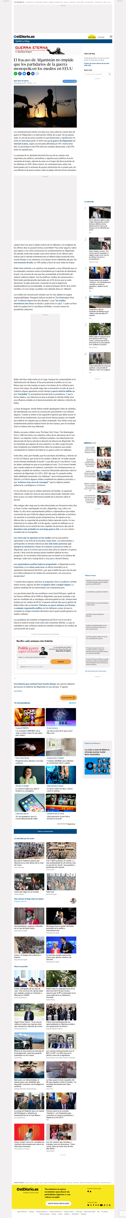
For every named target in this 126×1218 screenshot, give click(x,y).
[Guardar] (37, 73)
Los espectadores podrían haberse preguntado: (35, 564)
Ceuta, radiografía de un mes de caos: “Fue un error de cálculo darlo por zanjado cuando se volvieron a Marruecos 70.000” (28, 991)
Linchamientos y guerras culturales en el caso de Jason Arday (28, 927)
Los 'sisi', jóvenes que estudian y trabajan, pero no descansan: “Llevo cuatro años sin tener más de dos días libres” (60, 1145)
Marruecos (66, 2)
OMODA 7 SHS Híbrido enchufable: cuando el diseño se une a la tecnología (90, 474)
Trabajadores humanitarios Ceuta (56, 2)
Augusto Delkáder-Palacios (54, 1029)
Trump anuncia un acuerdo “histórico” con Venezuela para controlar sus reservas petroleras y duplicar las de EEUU (60, 1114)
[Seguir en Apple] (90, 1191)
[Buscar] (110, 74)
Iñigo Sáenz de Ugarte (21, 81)
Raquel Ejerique (31, 1089)
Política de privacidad (89, 1211)
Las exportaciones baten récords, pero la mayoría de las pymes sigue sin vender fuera (90, 499)
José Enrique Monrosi (20, 997)
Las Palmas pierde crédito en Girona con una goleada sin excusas (96, 637)
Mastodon (83, 1214)
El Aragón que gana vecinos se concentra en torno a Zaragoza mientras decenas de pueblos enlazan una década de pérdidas (97, 650)
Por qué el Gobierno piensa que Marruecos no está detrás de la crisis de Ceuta (29, 862)
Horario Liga (69, 1182)
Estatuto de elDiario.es (92, 743)
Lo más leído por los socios (24, 838)
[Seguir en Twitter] (91, 1205)
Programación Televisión (106, 1182)
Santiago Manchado (20, 1089)
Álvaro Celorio (50, 1057)
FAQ (98, 1211)
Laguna (59, 1182)
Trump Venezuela (98, 2)
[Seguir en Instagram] (98, 1205)
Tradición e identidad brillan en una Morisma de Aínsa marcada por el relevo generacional (96, 627)
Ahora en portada (21, 966)
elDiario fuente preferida (85, 1182)
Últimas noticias (90, 575)
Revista (60, 1214)
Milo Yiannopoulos (89, 2)
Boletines (66, 1214)
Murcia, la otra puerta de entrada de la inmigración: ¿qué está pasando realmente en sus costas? (29, 1053)
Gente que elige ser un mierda (26, 892)
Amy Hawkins (18, 1149)
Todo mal (50, 892)
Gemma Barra (50, 1151)
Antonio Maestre (19, 894)
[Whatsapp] (15, 73)
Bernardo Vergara (51, 894)
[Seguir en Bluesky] (88, 1205)
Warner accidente (80, 2)
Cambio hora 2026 (29, 1182)
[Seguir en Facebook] (93, 1205)
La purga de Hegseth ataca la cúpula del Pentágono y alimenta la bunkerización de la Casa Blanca (29, 1113)
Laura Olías (59, 1057)
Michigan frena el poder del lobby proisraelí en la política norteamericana (60, 928)
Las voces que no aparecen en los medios (32, 537)
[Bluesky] (24, 73)
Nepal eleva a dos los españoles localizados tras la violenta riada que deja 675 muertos (99, 312)
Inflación (105, 2)
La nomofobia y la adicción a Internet (97, 592)
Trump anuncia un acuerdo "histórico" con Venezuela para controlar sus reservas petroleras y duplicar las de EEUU (100, 284)
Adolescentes (76, 1182)
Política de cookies (44, 1214)
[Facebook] (20, 73)
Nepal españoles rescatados (42, 2)
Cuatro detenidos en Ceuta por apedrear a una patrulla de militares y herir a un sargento (100, 368)
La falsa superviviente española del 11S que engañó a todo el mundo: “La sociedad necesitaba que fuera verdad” (61, 1083)
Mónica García (73, 2)
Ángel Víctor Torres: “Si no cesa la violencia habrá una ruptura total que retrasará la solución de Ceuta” (28, 1024)
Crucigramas (36, 1182)
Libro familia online (96, 1182)
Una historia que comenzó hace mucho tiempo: (35, 684)
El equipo (31, 1211)
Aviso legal (79, 1211)
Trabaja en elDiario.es (41, 1211)
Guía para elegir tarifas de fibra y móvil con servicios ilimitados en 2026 (90, 449)
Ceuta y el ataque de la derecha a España (27, 956)
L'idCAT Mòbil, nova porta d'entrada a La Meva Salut (97, 604)
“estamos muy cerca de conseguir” (33, 482)
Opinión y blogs (22, 41)
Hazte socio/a (92, 37)
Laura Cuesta (50, 869)
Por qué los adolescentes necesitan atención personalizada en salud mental (90, 462)
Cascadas (46, 1182)
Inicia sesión (101, 37)
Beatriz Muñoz (50, 1000)
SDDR (41, 1182)
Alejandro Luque (93, 262)
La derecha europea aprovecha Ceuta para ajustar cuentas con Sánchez (58, 957)
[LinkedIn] (33, 73)
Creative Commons (69, 1211)
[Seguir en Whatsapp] (107, 1205)
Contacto (53, 1214)
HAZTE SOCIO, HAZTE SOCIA (58, 1204)
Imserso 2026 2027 (53, 1182)
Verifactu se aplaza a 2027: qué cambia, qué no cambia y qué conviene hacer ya (90, 487)
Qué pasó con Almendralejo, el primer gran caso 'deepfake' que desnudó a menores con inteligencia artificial (29, 1083)
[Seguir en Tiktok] (104, 1205)
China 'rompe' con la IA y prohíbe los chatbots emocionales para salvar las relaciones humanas (29, 1144)
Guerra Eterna (18, 691)
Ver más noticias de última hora (95, 671)
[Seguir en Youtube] (101, 1205)
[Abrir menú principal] (111, 36)
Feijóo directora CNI (30, 2)
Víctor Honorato (19, 867)
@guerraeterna (21, 901)
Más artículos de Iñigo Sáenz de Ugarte (29, 899)
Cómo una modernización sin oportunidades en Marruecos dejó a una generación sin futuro (60, 1024)
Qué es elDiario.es (22, 1211)
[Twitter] (28, 73)
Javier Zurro (49, 1089)
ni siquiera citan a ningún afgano (56, 584)
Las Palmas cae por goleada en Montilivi (95, 615)
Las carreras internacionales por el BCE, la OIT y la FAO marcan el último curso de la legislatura (60, 1053)
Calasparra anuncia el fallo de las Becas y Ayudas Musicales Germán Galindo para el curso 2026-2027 (97, 582)
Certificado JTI (75, 1214)
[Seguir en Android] (88, 1191)
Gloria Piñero (18, 1057)
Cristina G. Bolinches (69, 1057)
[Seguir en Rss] (110, 1205)
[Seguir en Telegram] (96, 1205)
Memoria (64, 1182)
